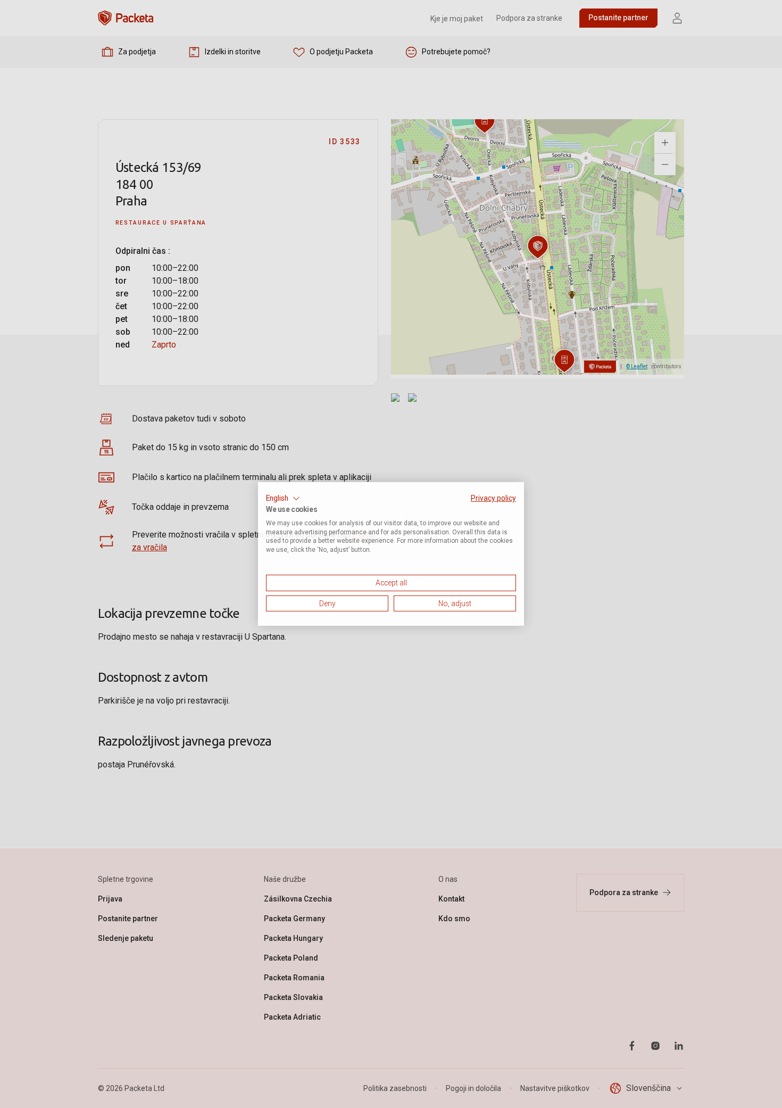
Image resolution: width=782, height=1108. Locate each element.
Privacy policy (493, 498)
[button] (283, 498)
